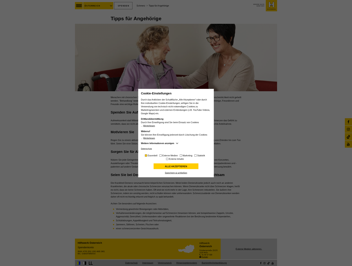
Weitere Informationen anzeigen (157, 143)
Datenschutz (146, 148)
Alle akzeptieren (176, 166)
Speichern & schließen (176, 173)
